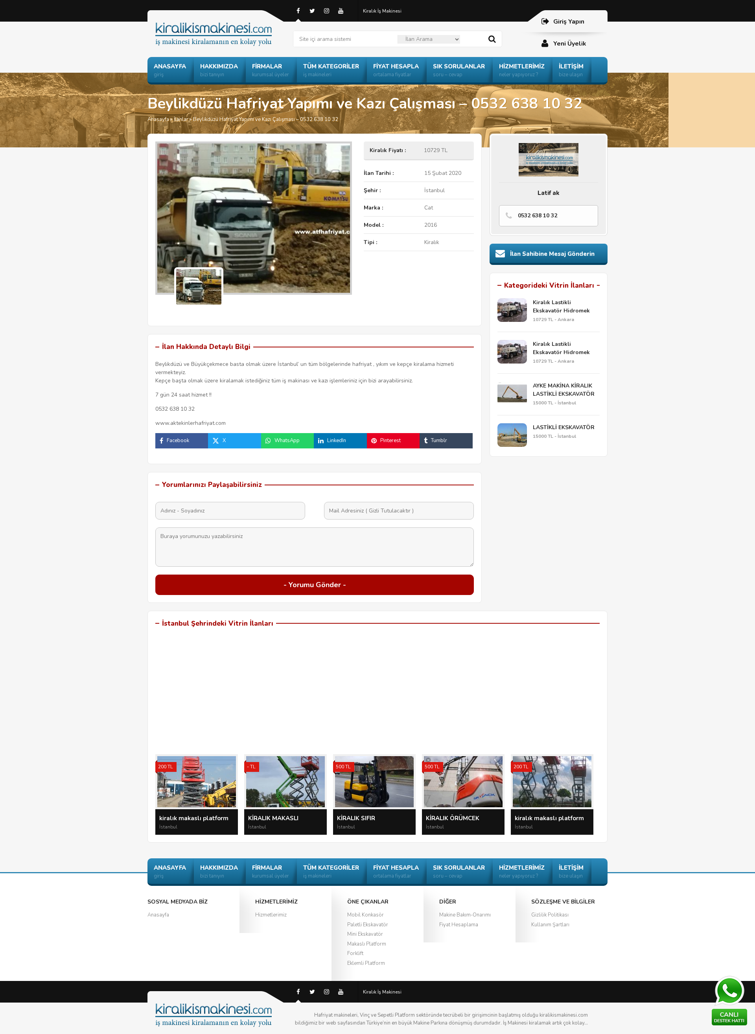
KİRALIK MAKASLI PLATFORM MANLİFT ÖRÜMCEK (277, 818)
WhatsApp (287, 440)
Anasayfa (158, 119)
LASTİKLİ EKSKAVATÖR (564, 427)
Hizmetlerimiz (271, 914)
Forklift (355, 953)
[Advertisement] (377, 695)
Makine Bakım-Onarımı (465, 914)
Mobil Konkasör (365, 914)
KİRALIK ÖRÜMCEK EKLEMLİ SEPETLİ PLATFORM (452, 818)
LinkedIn (336, 440)
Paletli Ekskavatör (367, 924)
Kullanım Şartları (550, 924)
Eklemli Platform (366, 963)
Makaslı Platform (366, 944)
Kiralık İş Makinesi (382, 11)
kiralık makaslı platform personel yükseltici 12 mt (195, 818)
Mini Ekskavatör (365, 934)
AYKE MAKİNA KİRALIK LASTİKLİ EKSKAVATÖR (564, 390)
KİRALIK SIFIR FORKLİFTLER (356, 818)
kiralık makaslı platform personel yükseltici (549, 818)
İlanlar (181, 119)
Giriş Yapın (568, 21)
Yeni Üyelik (569, 43)
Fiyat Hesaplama (458, 924)
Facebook (178, 440)
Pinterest (390, 440)
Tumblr (439, 440)
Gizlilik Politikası (550, 914)
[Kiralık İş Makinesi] (220, 24)
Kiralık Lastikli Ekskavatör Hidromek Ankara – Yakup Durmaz (564, 307)
